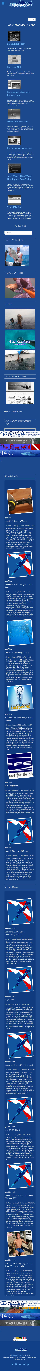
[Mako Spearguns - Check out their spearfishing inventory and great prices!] (20, 453)
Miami (19, 305)
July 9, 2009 (10, 1000)
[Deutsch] (20, 1338)
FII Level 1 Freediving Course (17, 652)
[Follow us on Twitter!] (24, 1364)
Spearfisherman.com (17, 1355)
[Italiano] (22, 1338)
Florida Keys (26, 305)
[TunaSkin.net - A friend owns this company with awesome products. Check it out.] (20, 440)
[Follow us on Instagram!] (12, 1364)
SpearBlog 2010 (10, 928)
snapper (11, 307)
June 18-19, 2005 (12, 1130)
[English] (15, 1338)
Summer (23, 307)
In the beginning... (12, 786)
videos (29, 307)
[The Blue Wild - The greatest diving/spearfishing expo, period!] (20, 447)
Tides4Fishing (14, 207)
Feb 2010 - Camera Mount (16, 521)
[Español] (17, 1338)
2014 (14, 305)
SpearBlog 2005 (10, 1127)
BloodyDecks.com (16, 43)
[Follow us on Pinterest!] (28, 1364)
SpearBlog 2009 (10, 996)
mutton (17, 307)
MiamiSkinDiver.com (17, 121)
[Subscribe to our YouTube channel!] (20, 1364)
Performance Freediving (19, 148)
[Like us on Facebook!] (16, 1364)
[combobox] (18, 233)
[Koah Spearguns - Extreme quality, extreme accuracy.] (20, 1310)
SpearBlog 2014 (10, 1260)
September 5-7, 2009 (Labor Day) (19, 1065)
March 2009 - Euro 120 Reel (17, 851)
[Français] (25, 1338)
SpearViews (8, 517)
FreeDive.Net (14, 67)
